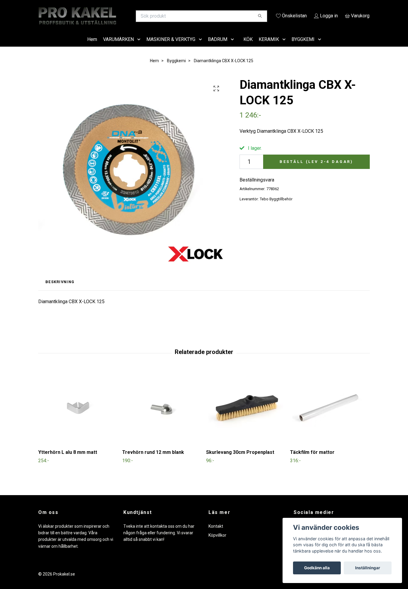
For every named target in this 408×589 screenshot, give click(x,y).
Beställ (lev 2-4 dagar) (316, 170)
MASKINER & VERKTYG (170, 48)
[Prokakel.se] (121, 16)
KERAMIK (269, 48)
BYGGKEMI (303, 48)
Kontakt (215, 534)
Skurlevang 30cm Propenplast (240, 461)
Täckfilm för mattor (312, 461)
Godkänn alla (317, 567)
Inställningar (367, 567)
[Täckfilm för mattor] (329, 416)
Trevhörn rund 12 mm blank (153, 461)
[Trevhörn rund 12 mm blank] (162, 416)
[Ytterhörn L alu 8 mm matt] (78, 416)
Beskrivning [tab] (59, 290)
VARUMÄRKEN (118, 48)
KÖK (248, 48)
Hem (92, 48)
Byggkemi (176, 69)
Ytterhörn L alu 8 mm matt (67, 461)
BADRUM (217, 48)
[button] (140, 48)
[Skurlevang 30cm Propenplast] (246, 416)
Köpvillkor (217, 543)
